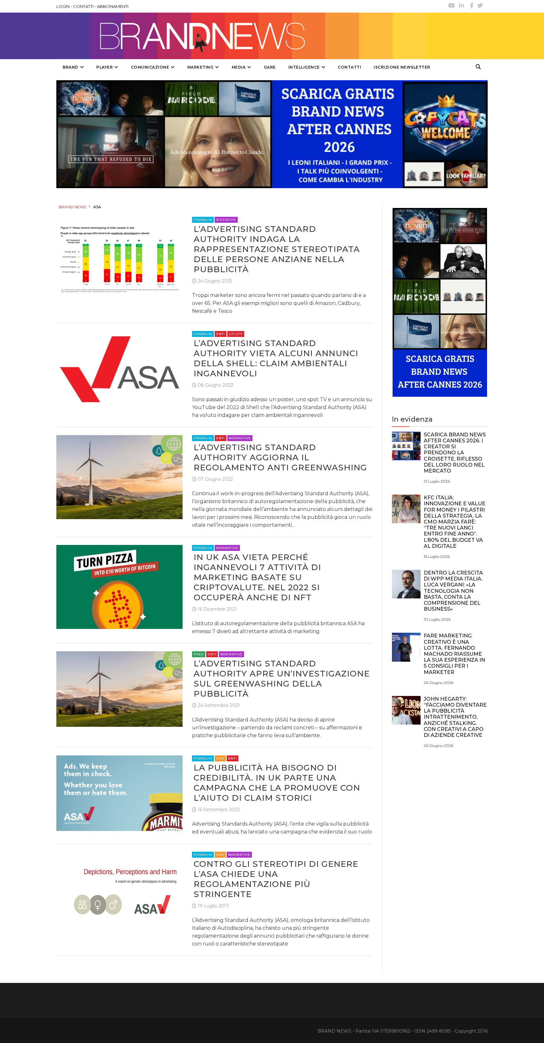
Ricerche (226, 220)
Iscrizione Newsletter (402, 67)
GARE (270, 67)
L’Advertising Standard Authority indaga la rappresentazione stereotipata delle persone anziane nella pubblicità (277, 249)
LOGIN (63, 6)
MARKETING (200, 67)
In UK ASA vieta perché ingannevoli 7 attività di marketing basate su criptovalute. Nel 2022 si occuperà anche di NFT (257, 577)
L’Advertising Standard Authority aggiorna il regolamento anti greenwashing (280, 457)
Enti (220, 334)
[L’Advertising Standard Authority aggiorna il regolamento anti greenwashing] (119, 476)
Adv (220, 758)
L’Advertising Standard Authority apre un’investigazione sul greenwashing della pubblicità (282, 679)
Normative (240, 438)
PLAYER (104, 67)
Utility (236, 334)
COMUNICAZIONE (150, 67)
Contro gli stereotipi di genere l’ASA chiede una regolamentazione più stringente (276, 879)
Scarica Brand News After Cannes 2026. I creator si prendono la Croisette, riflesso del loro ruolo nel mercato (455, 453)
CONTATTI (83, 6)
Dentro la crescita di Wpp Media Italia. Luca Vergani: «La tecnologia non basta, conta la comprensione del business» (453, 591)
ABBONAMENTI (112, 6)
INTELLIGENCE (304, 67)
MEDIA (239, 67)
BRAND (70, 67)
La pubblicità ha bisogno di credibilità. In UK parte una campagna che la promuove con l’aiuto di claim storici (277, 783)
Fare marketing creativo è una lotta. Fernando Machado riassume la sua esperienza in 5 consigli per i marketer (454, 654)
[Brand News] (241, 36)
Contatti (349, 67)
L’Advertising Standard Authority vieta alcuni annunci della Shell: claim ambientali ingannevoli (276, 358)
